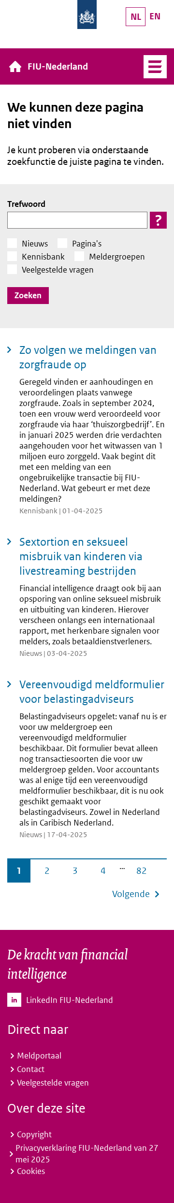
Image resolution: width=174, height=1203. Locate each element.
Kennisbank (43, 256)
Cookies (31, 1171)
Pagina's (87, 243)
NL (135, 16)
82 (141, 870)
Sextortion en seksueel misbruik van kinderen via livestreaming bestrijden (81, 556)
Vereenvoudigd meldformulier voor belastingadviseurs (91, 691)
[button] (158, 220)
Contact (30, 1069)
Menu (155, 66)
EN (154, 16)
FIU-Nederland (58, 66)
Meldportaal (39, 1055)
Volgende (131, 893)
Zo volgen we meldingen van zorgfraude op (88, 357)
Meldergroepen (117, 256)
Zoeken (28, 295)
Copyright (34, 1134)
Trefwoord (26, 204)
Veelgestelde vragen (58, 269)
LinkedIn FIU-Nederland (69, 1000)
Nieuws (35, 243)
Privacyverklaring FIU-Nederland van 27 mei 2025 (87, 1154)
